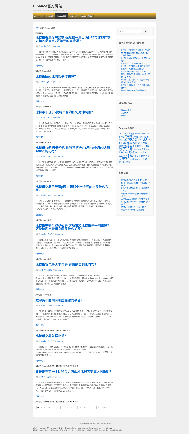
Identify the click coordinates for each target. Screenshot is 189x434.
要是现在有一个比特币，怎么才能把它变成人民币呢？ (74, 371)
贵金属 (132, 159)
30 (90, 407)
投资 (129, 145)
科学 (125, 156)
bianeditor (57, 46)
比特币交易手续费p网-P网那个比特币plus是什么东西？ (71, 188)
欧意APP (100, 428)
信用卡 (121, 140)
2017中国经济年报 (126, 133)
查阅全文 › (39, 66)
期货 (148, 149)
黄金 (124, 162)
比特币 (121, 152)
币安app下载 (93, 428)
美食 (147, 156)
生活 (140, 152)
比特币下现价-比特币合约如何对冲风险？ (64, 112)
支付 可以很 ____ (139, 146)
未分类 (124, 115)
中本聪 (121, 137)
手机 (125, 146)
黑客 (128, 162)
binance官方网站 (83, 428)
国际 (128, 143)
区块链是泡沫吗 (61, 366)
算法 (136, 156)
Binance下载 (56, 428)
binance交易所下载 (46, 428)
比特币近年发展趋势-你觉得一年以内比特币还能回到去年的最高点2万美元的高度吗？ (72, 39)
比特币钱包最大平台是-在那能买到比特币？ (66, 264)
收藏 (147, 146)
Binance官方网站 (47, 6)
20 (85, 407)
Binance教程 (49, 16)
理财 (136, 152)
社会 (121, 155)
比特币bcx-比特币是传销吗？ (56, 76)
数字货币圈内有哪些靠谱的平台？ (59, 300)
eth (148, 134)
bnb (142, 133)
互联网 (128, 136)
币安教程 (124, 113)
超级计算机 (138, 159)
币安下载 (63, 428)
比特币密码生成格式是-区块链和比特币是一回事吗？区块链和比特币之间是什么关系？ (72, 227)
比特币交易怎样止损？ (51, 336)
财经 (68, 330)
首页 (37, 28)
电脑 (145, 152)
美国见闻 (142, 156)
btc (145, 133)
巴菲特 (140, 143)
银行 (120, 162)
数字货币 (59, 330)
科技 (64, 330)
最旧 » (104, 407)
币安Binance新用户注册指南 (132, 210)
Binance (37, 16)
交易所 (145, 137)
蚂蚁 (120, 159)
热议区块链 (129, 152)
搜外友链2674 (107, 428)
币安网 (121, 146)
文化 (139, 149)
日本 (143, 149)
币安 (145, 143)
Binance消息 (61, 16)
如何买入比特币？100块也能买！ (134, 207)
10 (80, 407)
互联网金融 (137, 137)
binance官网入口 (72, 428)
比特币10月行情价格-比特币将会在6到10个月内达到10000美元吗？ (72, 149)
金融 (145, 159)
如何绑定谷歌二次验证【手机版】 (134, 180)
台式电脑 (122, 143)
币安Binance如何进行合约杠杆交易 (135, 199)
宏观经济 (133, 143)
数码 (136, 150)
